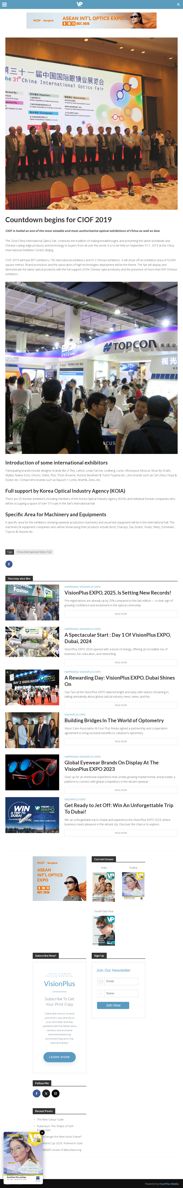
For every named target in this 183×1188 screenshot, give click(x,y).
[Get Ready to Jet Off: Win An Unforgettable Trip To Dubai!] (32, 815)
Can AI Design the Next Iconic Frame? (59, 1136)
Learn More (59, 1057)
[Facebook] (37, 1093)
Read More (121, 613)
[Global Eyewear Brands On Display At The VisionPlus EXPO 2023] (32, 772)
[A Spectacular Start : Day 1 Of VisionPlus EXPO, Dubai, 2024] (32, 641)
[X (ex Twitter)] (46, 1093)
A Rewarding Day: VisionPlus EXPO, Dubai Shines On (120, 681)
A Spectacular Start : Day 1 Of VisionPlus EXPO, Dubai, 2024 (118, 638)
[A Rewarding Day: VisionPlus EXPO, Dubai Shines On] (32, 687)
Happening (72, 586)
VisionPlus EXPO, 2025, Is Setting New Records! (118, 593)
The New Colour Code (50, 1119)
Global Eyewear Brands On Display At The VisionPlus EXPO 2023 (112, 765)
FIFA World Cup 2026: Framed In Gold (59, 1143)
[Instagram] (56, 1093)
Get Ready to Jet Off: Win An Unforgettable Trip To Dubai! (119, 808)
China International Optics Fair (34, 552)
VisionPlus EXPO (90, 586)
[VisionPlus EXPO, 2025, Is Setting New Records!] (32, 602)
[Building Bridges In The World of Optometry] (32, 730)
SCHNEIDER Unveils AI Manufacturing (59, 1150)
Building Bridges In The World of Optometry (114, 720)
